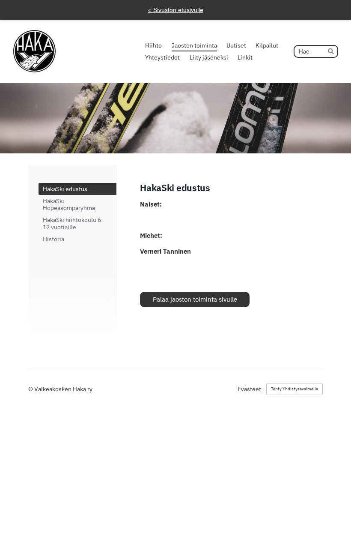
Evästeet (249, 389)
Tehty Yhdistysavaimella (294, 389)
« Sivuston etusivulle (175, 9)
